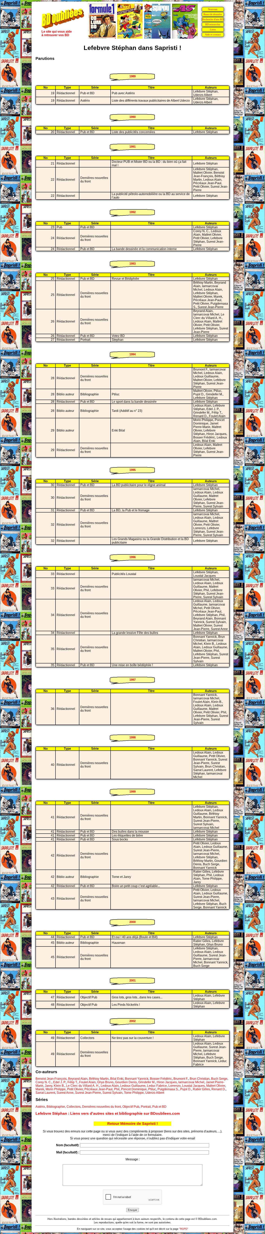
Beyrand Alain (77, 1078)
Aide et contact (213, 34)
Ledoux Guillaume (132, 1085)
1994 (132, 354)
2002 (132, 1021)
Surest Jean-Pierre (88, 1092)
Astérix (40, 1106)
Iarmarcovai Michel (191, 1082)
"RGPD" (183, 1228)
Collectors (74, 1106)
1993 (132, 263)
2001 (132, 980)
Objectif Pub (130, 1106)
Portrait (146, 1106)
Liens (213, 29)
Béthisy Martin (99, 1078)
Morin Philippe (56, 1089)
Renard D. (218, 1089)
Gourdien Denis (126, 1082)
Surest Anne (65, 1092)
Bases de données (213, 14)
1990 (132, 117)
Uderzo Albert (154, 1092)
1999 (132, 791)
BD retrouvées (212, 24)
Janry (48, 1085)
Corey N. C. (44, 1082)
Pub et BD (159, 1106)
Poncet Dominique (134, 1089)
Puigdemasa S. (168, 1089)
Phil (117, 1089)
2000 (132, 922)
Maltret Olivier (215, 1085)
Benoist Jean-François (51, 1078)
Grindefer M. (146, 1082)
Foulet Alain (87, 1082)
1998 (132, 737)
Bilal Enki (116, 1078)
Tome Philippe (134, 1092)
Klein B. (59, 1085)
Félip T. (73, 1082)
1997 (132, 679)
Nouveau (212, 9)
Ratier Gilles (201, 1089)
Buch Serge (219, 1078)
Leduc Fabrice (157, 1085)
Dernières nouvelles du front (101, 1106)
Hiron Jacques (167, 1082)
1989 (132, 76)
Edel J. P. (59, 1082)
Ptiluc (152, 1089)
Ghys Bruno (105, 1082)
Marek (40, 1089)
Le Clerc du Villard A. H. (82, 1085)
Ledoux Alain (110, 1085)
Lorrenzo (174, 1085)
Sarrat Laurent (45, 1092)
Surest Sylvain (112, 1092)
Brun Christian (200, 1078)
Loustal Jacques (193, 1085)
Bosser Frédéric (161, 1078)
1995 (132, 469)
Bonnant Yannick (136, 1078)
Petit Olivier (75, 1089)
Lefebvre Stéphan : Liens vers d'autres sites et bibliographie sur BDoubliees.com (108, 1113)
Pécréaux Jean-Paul (98, 1089)
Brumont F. (180, 1078)
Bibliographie (56, 1106)
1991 (132, 146)
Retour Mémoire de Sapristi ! (132, 1124)
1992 (132, 212)
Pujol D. (185, 1089)
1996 (132, 557)
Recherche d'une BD (212, 19)
